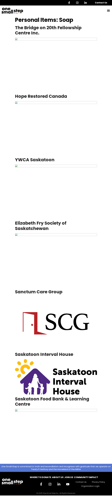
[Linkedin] (86, 2)
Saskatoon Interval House (44, 354)
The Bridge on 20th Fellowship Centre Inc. (48, 30)
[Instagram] (78, 2)
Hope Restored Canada (41, 96)
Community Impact (86, 477)
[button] (108, 10)
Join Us (68, 477)
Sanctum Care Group (38, 292)
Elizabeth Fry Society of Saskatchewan (40, 225)
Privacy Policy (98, 482)
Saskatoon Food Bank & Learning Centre (52, 401)
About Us (58, 477)
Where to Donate (40, 477)
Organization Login (90, 486)
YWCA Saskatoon (34, 160)
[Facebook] (70, 2)
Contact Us (101, 2)
